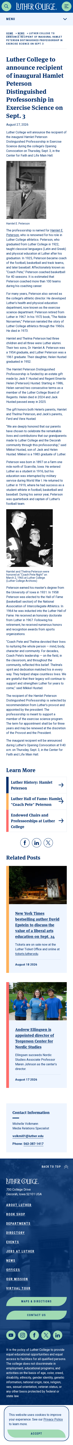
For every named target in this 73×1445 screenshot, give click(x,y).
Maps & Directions (36, 1301)
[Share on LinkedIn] (36, 842)
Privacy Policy (53, 1419)
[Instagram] (22, 1335)
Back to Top (51, 1166)
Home (9, 33)
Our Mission (17, 1279)
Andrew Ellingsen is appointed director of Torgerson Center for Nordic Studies (34, 1038)
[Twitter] (46, 1335)
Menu (10, 19)
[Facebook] (34, 1335)
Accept (36, 1433)
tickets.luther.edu (26, 954)
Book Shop (15, 1214)
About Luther (19, 1205)
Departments (18, 1223)
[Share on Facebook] (25, 842)
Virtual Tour (18, 1288)
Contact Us (36, 1315)
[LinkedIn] (57, 1335)
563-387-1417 (33, 1144)
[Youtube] (11, 1335)
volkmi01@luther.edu (27, 1136)
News (21, 33)
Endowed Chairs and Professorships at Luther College (33, 820)
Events (12, 1242)
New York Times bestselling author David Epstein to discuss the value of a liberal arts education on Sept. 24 (37, 924)
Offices (13, 1270)
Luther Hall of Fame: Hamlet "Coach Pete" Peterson (36, 801)
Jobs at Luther (20, 1251)
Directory (15, 1233)
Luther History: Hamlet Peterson (31, 785)
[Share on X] (48, 842)
